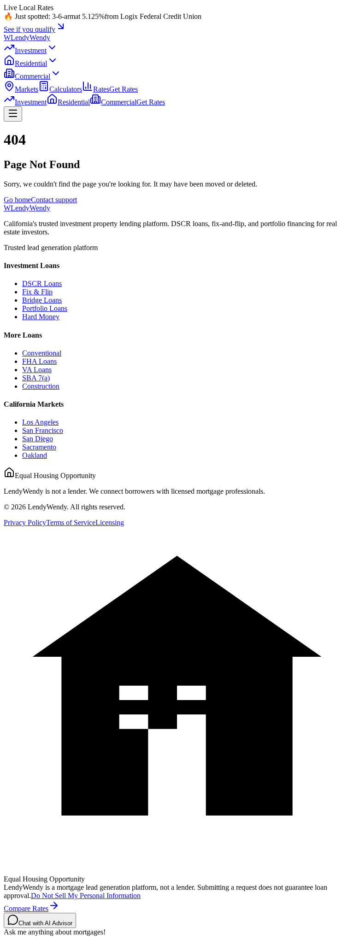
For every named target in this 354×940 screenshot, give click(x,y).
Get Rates (123, 89)
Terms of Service (70, 522)
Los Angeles (40, 422)
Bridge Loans (42, 300)
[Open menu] (13, 114)
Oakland (34, 455)
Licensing (109, 522)
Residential (31, 63)
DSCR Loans (42, 283)
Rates (101, 89)
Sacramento (39, 447)
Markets (26, 89)
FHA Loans (39, 361)
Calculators (65, 89)
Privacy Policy (25, 522)
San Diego (37, 439)
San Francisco (42, 430)
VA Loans (37, 370)
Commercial (32, 76)
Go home (17, 200)
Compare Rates (26, 908)
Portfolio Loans (44, 308)
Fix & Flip (37, 292)
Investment (31, 50)
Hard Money (40, 317)
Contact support (54, 200)
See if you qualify (29, 29)
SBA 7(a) (36, 378)
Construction (40, 386)
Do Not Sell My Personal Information (86, 895)
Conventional (41, 353)
